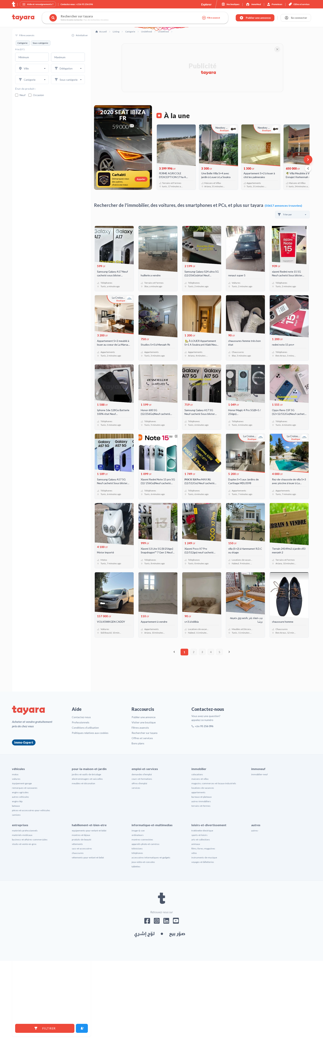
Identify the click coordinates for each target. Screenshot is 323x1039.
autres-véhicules (20, 866)
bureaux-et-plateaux (201, 866)
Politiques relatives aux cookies (90, 802)
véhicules (18, 838)
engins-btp (17, 870)
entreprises (20, 894)
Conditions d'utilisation (85, 796)
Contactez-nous (81, 786)
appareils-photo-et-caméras (145, 913)
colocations (197, 843)
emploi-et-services (145, 838)
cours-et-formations (142, 848)
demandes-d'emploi (142, 843)
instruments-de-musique (204, 926)
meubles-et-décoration (83, 852)
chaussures (78, 922)
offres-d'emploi (139, 852)
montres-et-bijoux (81, 904)
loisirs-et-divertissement (208, 894)
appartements (198, 861)
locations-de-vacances (202, 857)
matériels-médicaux (22, 904)
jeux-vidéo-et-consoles (143, 931)
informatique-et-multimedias (152, 894)
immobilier (198, 838)
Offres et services (142, 807)
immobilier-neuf (259, 843)
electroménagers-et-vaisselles (87, 848)
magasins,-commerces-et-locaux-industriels (213, 852)
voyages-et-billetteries (202, 931)
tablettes (136, 935)
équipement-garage (22, 852)
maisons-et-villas (200, 848)
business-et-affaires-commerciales (29, 908)
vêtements (77, 913)
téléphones (137, 922)
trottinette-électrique (202, 899)
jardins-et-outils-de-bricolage (86, 843)
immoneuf (258, 838)
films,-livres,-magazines (203, 917)
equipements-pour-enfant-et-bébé (89, 899)
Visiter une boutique (144, 791)
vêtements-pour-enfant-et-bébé (88, 926)
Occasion (38, 95)
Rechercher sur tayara (144, 802)
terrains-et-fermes (200, 875)
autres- (255, 899)
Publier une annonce (144, 786)
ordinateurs (138, 904)
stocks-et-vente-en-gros (24, 913)
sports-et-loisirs (199, 904)
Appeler (141, 179)
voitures (16, 848)
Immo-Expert (23, 811)
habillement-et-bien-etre (89, 894)
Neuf (22, 95)
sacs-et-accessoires (82, 917)
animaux (195, 913)
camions (16, 884)
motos (15, 843)
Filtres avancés (140, 796)
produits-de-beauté (81, 908)
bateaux (16, 875)
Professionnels (80, 791)
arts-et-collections (200, 908)
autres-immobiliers (201, 870)
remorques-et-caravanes (24, 857)
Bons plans (138, 812)
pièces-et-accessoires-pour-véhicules (31, 879)
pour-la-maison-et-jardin (89, 838)
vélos (194, 922)
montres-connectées (142, 908)
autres (255, 894)
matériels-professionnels (25, 899)
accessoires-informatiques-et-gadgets (151, 926)
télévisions (137, 917)
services (136, 857)
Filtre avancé (213, 17)
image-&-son (138, 899)
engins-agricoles (20, 861)
